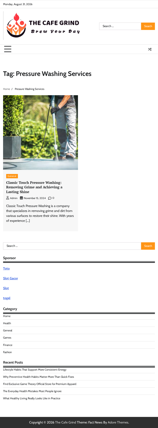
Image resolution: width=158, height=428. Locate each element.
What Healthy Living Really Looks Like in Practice (31, 398)
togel (6, 298)
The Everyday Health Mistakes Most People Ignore (32, 391)
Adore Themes (118, 422)
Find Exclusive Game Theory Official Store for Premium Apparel (39, 384)
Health (7, 323)
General (12, 176)
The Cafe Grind (65, 422)
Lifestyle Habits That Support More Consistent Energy (34, 369)
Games (7, 337)
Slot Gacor (10, 278)
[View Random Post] (150, 49)
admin (13, 198)
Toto (6, 268)
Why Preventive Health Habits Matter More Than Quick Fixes (38, 376)
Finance (7, 345)
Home (6, 316)
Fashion (7, 352)
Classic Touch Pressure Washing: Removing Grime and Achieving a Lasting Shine (34, 187)
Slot (6, 288)
